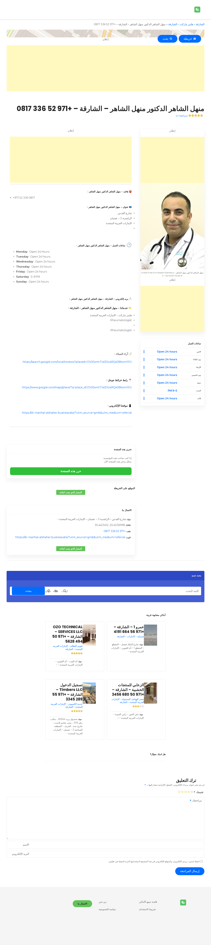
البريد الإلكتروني (20, 853)
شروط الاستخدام (147, 909)
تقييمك (199, 792)
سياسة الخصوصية (107, 909)
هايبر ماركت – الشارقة (180, 24)
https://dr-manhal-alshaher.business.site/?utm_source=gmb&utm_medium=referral (77, 412)
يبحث (28, 590)
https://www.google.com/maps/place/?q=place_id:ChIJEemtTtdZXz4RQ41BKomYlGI (77, 387)
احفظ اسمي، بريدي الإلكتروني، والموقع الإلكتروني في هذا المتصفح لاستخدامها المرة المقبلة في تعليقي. (154, 861)
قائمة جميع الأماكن (148, 901)
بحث (166, 39)
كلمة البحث (64, 591)
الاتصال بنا (126, 510)
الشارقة (200, 24)
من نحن (102, 901)
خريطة (189, 39)
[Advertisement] (105, 68)
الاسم (26, 844)
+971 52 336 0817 (115, 531)
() (182, 115)
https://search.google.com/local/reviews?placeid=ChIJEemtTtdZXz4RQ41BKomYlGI (77, 361)
